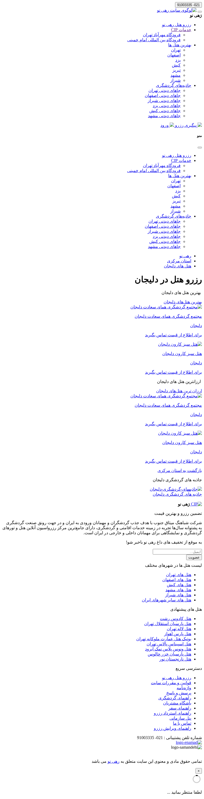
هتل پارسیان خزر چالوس (169, 654)
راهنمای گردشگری (174, 698)
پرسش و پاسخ (178, 693)
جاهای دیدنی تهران (164, 90)
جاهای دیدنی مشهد (164, 115)
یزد (178, 60)
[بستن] (200, 147)
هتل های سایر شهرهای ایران (166, 600)
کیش (176, 65)
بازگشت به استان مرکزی (180, 470)
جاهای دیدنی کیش (165, 110)
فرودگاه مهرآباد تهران (162, 34)
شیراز (175, 80)
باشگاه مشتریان (177, 703)
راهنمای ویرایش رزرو (172, 728)
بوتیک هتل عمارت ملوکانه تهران (163, 639)
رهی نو (114, 761)
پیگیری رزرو (186, 125)
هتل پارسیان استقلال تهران (167, 623)
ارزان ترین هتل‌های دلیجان (179, 391)
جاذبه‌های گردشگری (173, 85)
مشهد (176, 75)
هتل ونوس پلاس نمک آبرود (168, 649)
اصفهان (174, 55)
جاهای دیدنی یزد (167, 105)
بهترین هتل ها (179, 45)
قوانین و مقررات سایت (171, 682)
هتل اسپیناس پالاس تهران (169, 644)
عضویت (194, 557)
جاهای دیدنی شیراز (164, 100)
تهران (176, 50)
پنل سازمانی (180, 718)
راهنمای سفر (179, 708)
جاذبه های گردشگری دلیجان (177, 494)
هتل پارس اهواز (177, 633)
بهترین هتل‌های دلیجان (183, 302)
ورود (165, 125)
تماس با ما (182, 723)
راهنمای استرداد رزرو (172, 713)
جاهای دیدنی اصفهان (163, 95)
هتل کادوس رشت (175, 618)
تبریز (176, 70)
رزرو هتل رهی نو (176, 24)
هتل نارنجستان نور (175, 659)
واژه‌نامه (184, 688)
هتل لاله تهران (179, 628)
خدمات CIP (181, 29)
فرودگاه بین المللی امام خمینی (154, 40)
